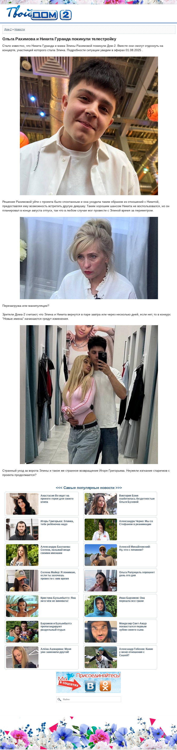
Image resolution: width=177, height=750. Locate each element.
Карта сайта (12, 748)
